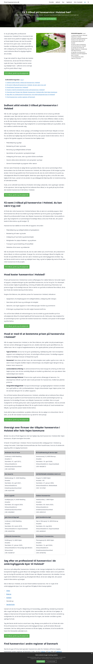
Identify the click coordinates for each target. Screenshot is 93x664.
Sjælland (69, 2)
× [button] (91, 653)
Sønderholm (10, 604)
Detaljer (60, 658)
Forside (51, 2)
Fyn (63, 2)
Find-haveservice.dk (11, 2)
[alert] (46, 658)
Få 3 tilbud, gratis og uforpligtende (46, 19)
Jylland (58, 2)
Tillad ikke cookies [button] (51, 661)
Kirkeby (8, 597)
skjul (22, 80)
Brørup (8, 594)
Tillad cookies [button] (41, 661)
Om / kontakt (78, 2)
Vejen (8, 591)
